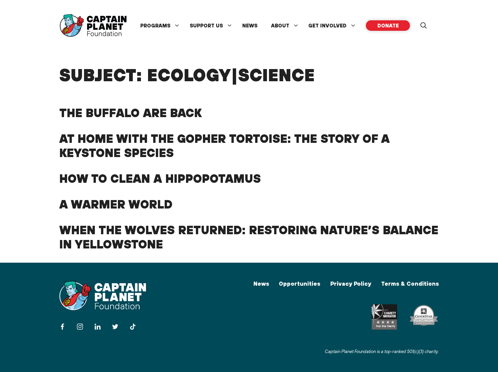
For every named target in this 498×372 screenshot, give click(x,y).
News (249, 25)
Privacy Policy (350, 283)
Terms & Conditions (410, 283)
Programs (155, 25)
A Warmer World (115, 204)
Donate (388, 25)
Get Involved (327, 25)
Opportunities (299, 283)
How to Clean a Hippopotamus (160, 178)
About (280, 25)
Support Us (206, 25)
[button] (423, 26)
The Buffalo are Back (130, 112)
